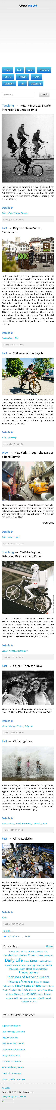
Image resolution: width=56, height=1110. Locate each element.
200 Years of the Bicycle (28, 353)
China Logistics (23, 838)
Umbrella (36, 823)
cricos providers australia (13, 1079)
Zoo (23, 994)
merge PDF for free (11, 1055)
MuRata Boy (21, 651)
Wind (17, 823)
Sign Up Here (13, 936)
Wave (11, 823)
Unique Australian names (13, 1049)
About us (6, 1088)
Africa (12, 951)
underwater (26, 1001)
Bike (4, 213)
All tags (49, 946)
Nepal (29, 969)
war (34, 1001)
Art (25, 951)
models (9, 998)
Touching (8, 105)
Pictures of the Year (20, 981)
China (4, 726)
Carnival (38, 951)
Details (6, 207)
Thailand (13, 990)
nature (18, 998)
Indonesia (13, 969)
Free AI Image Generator (13, 1031)
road (17, 537)
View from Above (46, 990)
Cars (46, 951)
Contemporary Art (45, 955)
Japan (4, 651)
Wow (5, 452)
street (10, 537)
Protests (38, 982)
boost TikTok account (11, 1073)
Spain (5, 990)
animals (31, 994)
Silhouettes (8, 986)
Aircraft (19, 951)
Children (23, 955)
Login (27, 936)
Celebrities (10, 955)
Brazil (31, 951)
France (22, 965)
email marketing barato (13, 1067)
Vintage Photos (20, 213)
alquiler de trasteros (11, 1025)
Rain (44, 823)
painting (28, 998)
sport (40, 998)
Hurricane (26, 823)
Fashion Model (45, 961)
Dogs (26, 961)
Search (44, 94)
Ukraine (32, 990)
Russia (46, 982)
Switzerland (7, 338)
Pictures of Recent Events (28, 977)
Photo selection (40, 969)
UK (19, 990)
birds (40, 994)
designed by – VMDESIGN (14, 1096)
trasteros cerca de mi (11, 1061)
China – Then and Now (27, 666)
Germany (12, 437)
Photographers (28, 972)
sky (34, 998)
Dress (33, 960)
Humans (40, 965)
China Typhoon (23, 741)
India (48, 965)
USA (10, 213)
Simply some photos (28, 985)
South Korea (48, 986)
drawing (47, 994)
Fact (4, 228)
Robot (12, 651)
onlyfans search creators (13, 1043)
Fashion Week (11, 965)
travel (48, 998)
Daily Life (28, 726)
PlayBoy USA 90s (10, 1037)
